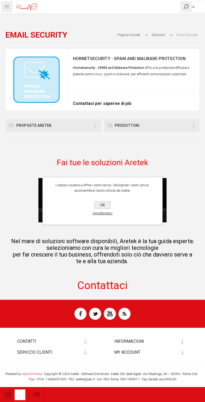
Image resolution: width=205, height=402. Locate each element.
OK (102, 205)
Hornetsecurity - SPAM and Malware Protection (129, 58)
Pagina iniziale (128, 35)
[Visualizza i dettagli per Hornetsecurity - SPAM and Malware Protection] (36, 80)
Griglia (8, 394)
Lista (20, 394)
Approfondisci (102, 213)
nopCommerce (32, 374)
